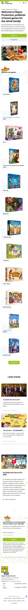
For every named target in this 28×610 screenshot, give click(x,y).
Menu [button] (26, 3)
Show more (14, 362)
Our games (14, 39)
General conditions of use (18, 598)
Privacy (5, 600)
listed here (19, 546)
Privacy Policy (15, 550)
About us (14, 35)
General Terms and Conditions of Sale (16, 600)
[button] (26, 483)
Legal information (8, 598)
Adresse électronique (8, 532)
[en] (23, 2)
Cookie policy (14, 603)
